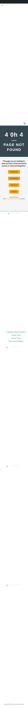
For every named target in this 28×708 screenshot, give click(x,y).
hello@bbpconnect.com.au (12, 198)
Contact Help (16, 335)
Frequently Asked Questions (16, 332)
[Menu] (24, 123)
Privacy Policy (16, 338)
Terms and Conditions (15, 341)
